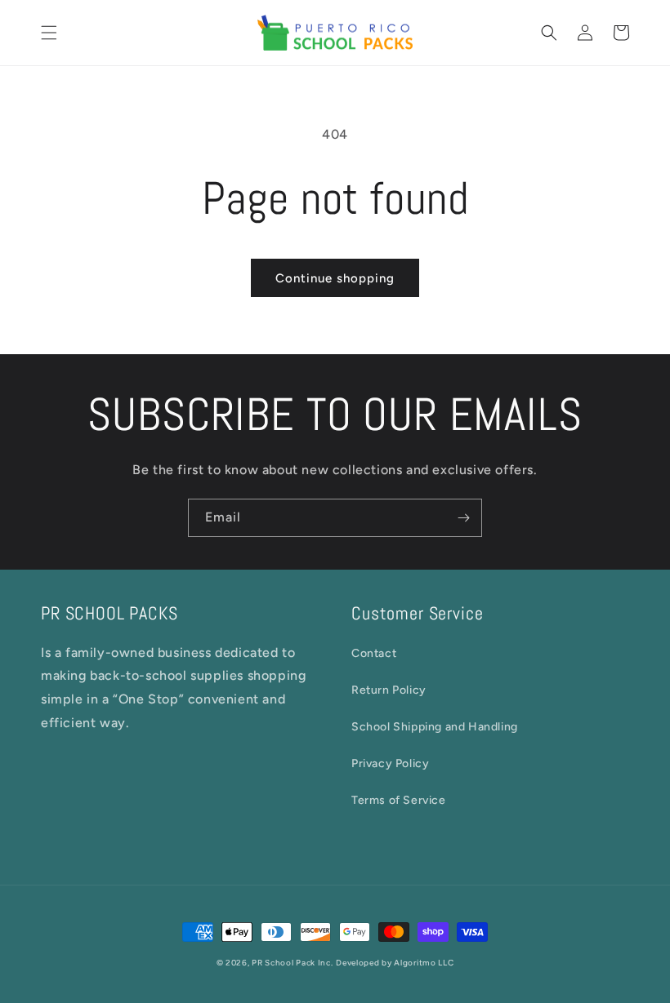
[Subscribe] (463, 518)
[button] (49, 33)
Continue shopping (335, 278)
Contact (373, 653)
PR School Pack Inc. (292, 962)
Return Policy (389, 690)
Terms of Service (398, 800)
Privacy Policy (390, 763)
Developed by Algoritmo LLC (394, 962)
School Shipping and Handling (434, 727)
